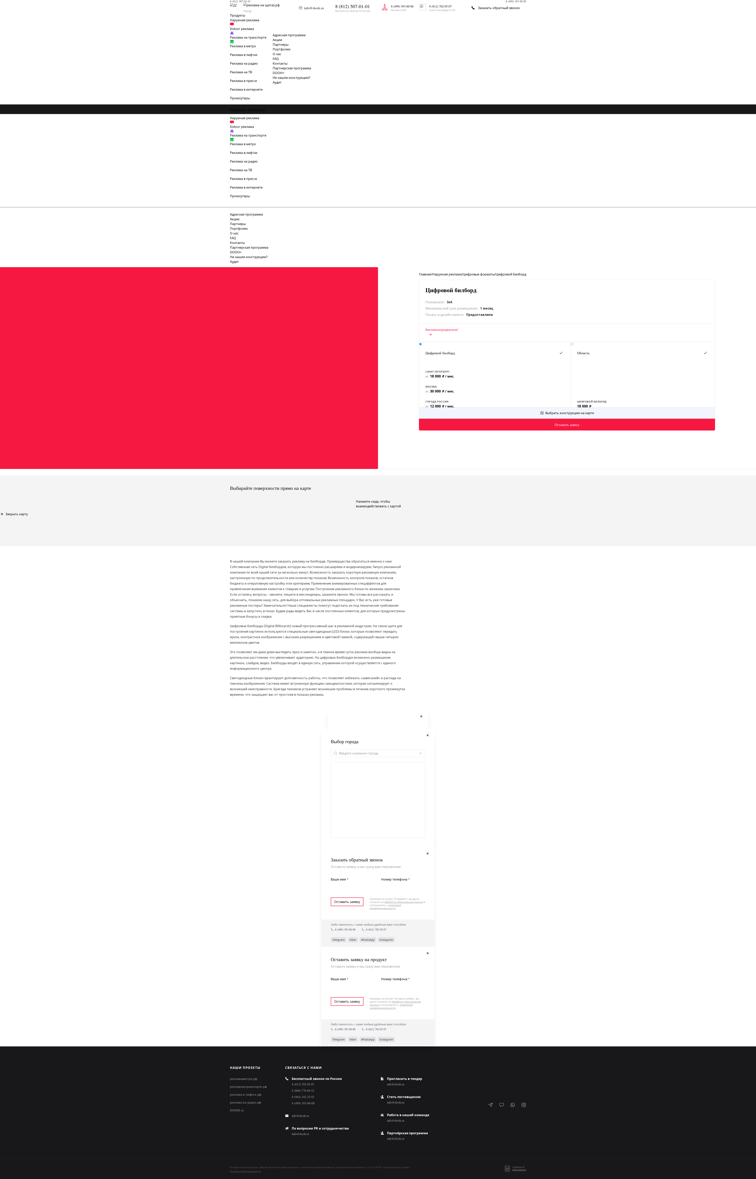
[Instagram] (523, 1105)
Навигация (256, 110)
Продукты (237, 110)
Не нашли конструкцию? (291, 77)
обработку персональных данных (403, 902)
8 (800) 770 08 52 (303, 1090)
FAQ (276, 59)
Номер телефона (395, 879)
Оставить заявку (567, 424)
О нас (277, 54)
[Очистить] (420, 753)
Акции (277, 40)
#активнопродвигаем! (441, 329)
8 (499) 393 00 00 (345, 929)
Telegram (338, 940)
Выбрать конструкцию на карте (569, 413)
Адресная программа (289, 35)
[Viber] (501, 1105)
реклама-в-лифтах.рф (245, 1094)
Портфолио (282, 49)
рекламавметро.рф (243, 1079)
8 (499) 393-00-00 (303, 1103)
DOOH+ (278, 73)
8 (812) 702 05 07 (376, 929)
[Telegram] (490, 1105)
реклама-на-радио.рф (245, 1102)
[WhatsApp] (512, 1105)
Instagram (386, 940)
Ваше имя (339, 879)
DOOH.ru (237, 1110)
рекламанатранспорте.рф (248, 1086)
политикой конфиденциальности (385, 907)
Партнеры (280, 44)
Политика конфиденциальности (245, 1171)
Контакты (280, 63)
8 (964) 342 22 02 (303, 1097)
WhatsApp (368, 940)
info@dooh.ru (314, 8)
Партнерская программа (292, 68)
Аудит (277, 82)
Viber (352, 940)
